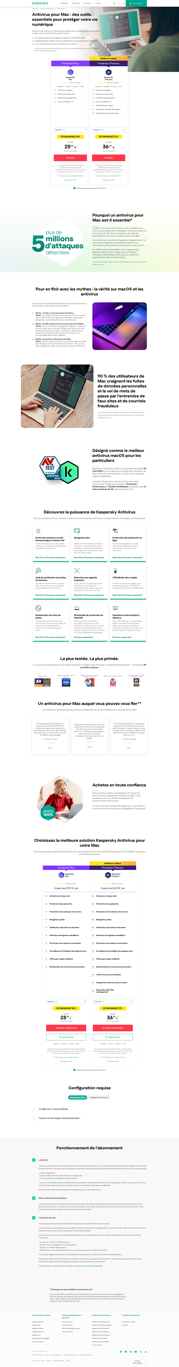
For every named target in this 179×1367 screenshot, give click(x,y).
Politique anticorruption (56, 1354)
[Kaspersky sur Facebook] (121, 1352)
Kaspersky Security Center (99, 1338)
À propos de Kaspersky (131, 1315)
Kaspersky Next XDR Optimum (100, 1332)
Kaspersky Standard (38, 1322)
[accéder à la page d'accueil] (40, 3)
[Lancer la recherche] (123, 3)
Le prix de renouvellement (49, 1183)
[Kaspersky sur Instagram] (140, 1352)
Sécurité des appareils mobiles (71, 1328)
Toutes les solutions (38, 1341)
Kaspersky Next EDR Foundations (101, 1325)
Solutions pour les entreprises (100, 1341)
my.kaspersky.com (62, 1242)
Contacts (125, 1325)
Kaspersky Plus (36, 1325)
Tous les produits (97, 1345)
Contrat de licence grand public (70, 1354)
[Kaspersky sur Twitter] (126, 1352)
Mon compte (137, 3)
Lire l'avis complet (50, 739)
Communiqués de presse (58, 1360)
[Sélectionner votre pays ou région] (114, 3)
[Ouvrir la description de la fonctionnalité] (46, 896)
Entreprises (76, 3)
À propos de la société (128, 1322)
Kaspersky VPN (36, 1335)
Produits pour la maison (41, 1315)
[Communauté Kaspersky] (145, 1352)
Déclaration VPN (70, 180)
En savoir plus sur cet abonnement (70, 176)
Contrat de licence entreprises (85, 1354)
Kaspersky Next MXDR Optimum (101, 1335)
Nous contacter (35, 1360)
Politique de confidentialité (38, 1354)
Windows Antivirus (67, 1332)
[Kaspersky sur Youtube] (135, 1352)
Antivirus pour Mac (67, 1325)
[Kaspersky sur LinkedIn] (130, 1352)
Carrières (68, 1360)
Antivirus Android (67, 1322)
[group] (50, 735)
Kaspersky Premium (37, 1328)
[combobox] (119, 3)
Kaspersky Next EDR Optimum (100, 1328)
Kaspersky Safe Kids (38, 1332)
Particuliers (64, 3)
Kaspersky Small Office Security (101, 1322)
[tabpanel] (89, 1113)
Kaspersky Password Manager (40, 1338)
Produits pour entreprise (101, 1315)
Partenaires (87, 3)
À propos (98, 3)
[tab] (77, 1097)
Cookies (48, 1354)
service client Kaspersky (112, 1254)
